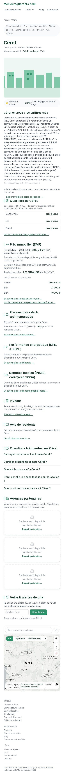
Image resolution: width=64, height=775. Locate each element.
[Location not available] (56, 653)
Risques (53, 26)
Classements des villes (14, 739)
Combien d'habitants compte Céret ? (25, 461)
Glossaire (8, 730)
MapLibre (11, 684)
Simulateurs (9, 714)
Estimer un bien (11, 705)
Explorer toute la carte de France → (24, 196)
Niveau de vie (34, 638)
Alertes (9, 33)
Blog (41, 9)
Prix (25, 26)
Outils (28, 9)
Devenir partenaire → (32, 529)
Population (20, 638)
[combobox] (28, 630)
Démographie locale (25, 30)
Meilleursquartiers (20, 4)
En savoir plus (37, 507)
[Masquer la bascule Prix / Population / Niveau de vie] (45, 639)
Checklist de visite (12, 733)
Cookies (7, 758)
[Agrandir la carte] (56, 630)
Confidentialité (10, 755)
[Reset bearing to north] (56, 647)
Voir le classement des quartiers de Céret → (26, 234)
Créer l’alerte (38, 612)
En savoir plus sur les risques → (20, 334)
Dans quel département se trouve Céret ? (28, 454)
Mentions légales (12, 749)
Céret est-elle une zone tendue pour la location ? (31, 478)
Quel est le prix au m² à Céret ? (22, 469)
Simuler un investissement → (18, 414)
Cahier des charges (13, 720)
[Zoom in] (56, 638)
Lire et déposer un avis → (17, 438)
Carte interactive (12, 9)
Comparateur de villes (14, 708)
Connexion (53, 9)
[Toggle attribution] (57, 684)
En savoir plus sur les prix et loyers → (23, 298)
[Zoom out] (56, 643)
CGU (6, 752)
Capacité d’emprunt (13, 717)
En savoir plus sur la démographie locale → (26, 390)
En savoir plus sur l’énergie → (19, 362)
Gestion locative (11, 711)
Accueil (7, 20)
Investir (40, 30)
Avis (48, 30)
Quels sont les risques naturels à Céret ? (27, 488)
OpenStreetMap (13, 687)
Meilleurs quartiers (38, 26)
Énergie (9, 30)
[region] (32, 663)
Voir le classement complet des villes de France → (29, 302)
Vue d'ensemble (13, 26)
